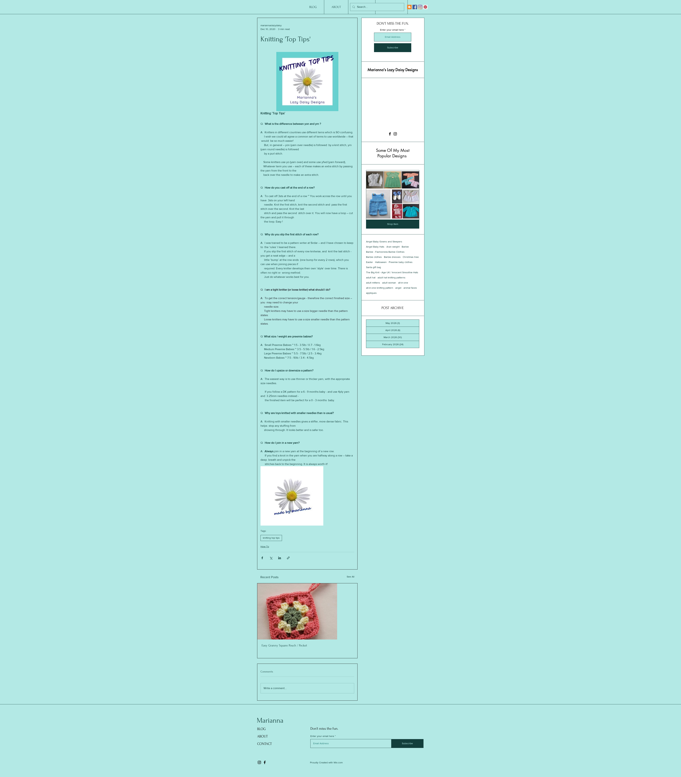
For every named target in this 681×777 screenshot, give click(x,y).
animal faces (410, 287)
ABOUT (262, 736)
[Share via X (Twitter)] (271, 558)
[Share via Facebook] (262, 558)
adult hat (370, 277)
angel (398, 287)
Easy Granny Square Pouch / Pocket (284, 645)
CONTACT (264, 744)
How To (265, 546)
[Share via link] (288, 558)
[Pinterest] (425, 7)
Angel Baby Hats (375, 246)
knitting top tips (271, 537)
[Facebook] (415, 7)
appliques (371, 292)
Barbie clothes (374, 257)
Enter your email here (392, 30)
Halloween (381, 262)
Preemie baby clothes (401, 262)
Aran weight (393, 246)
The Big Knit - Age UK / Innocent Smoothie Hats (392, 272)
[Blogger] (409, 7)
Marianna (270, 720)
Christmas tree (411, 257)
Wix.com (338, 762)
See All (350, 576)
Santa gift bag (373, 267)
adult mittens (373, 282)
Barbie (405, 246)
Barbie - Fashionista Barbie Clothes (385, 251)
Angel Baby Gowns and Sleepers (384, 241)
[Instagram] (420, 7)
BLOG (261, 729)
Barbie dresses (392, 257)
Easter (369, 262)
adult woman (389, 282)
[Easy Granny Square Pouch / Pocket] (307, 611)
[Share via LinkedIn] (279, 558)
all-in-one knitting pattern (379, 287)
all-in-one (403, 282)
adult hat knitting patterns (391, 277)
